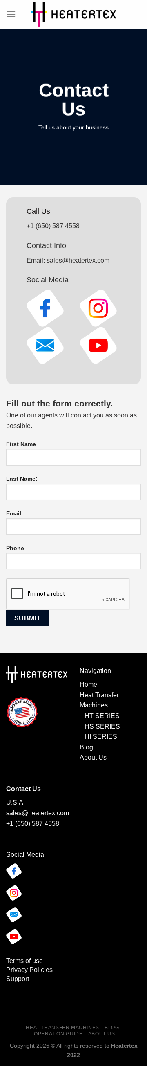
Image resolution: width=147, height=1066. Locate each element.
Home (88, 684)
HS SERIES (102, 726)
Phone (15, 548)
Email (13, 513)
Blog (86, 747)
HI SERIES (99, 736)
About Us (93, 757)
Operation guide (58, 1034)
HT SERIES (102, 715)
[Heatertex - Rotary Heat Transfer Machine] (73, 14)
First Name (21, 444)
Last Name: (22, 478)
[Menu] (11, 14)
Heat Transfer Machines (62, 1027)
